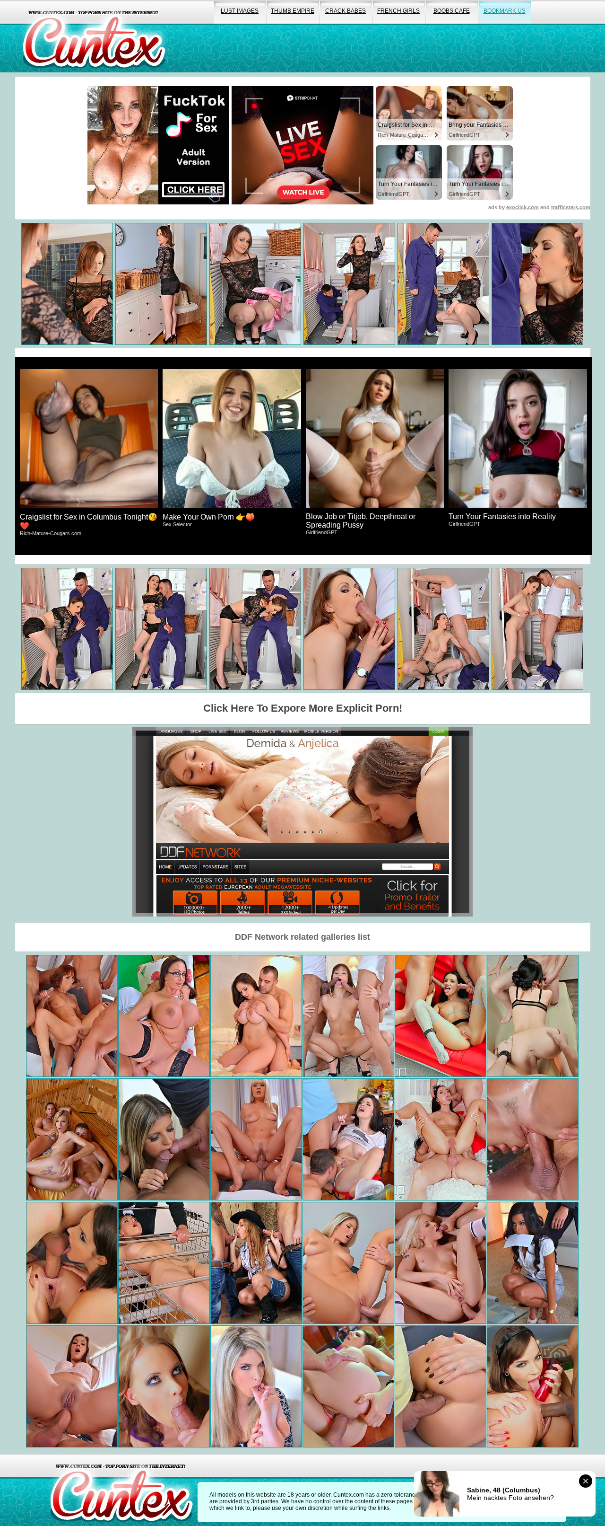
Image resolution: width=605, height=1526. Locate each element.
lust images (240, 11)
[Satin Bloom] (533, 1139)
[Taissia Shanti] (348, 1016)
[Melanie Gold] (256, 1263)
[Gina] (164, 1139)
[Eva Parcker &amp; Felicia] (256, 1386)
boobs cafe (451, 11)
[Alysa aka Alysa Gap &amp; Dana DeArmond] (533, 1386)
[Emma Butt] (164, 1016)
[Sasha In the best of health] (440, 1139)
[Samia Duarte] (72, 1386)
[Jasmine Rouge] (256, 1139)
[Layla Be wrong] (533, 1263)
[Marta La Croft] (256, 1016)
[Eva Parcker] (348, 1263)
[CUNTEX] (94, 36)
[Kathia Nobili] (164, 1263)
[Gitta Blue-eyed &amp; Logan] (164, 1386)
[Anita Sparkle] (533, 1016)
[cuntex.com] (121, 1490)
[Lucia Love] (348, 1139)
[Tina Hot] (72, 1016)
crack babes (345, 11)
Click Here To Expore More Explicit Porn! (302, 708)
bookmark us (505, 11)
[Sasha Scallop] (440, 1016)
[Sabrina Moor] (440, 1386)
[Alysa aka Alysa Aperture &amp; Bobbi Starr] (72, 1263)
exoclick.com (522, 207)
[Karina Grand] (72, 1139)
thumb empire (292, 11)
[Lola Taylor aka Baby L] (440, 1263)
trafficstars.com (570, 207)
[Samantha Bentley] (348, 1386)
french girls (398, 11)
